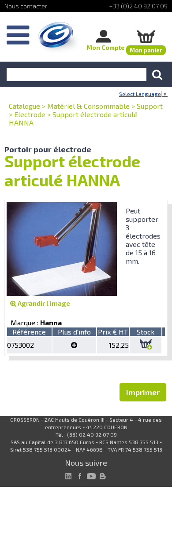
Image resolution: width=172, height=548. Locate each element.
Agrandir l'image (43, 303)
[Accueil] (58, 37)
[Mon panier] (146, 36)
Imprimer (143, 392)
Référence (29, 331)
